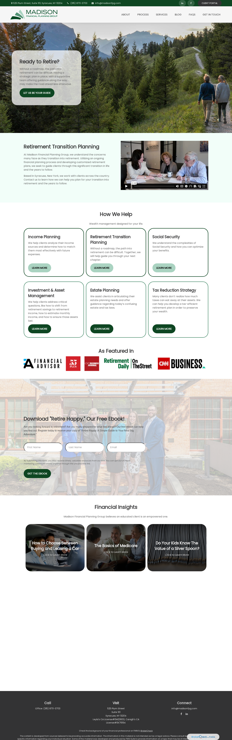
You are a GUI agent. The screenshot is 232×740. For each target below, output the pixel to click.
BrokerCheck (147, 730)
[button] (125, 14)
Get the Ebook (37, 473)
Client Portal (210, 3)
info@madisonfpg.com (108, 3)
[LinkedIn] (182, 3)
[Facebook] (191, 3)
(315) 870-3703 (78, 3)
